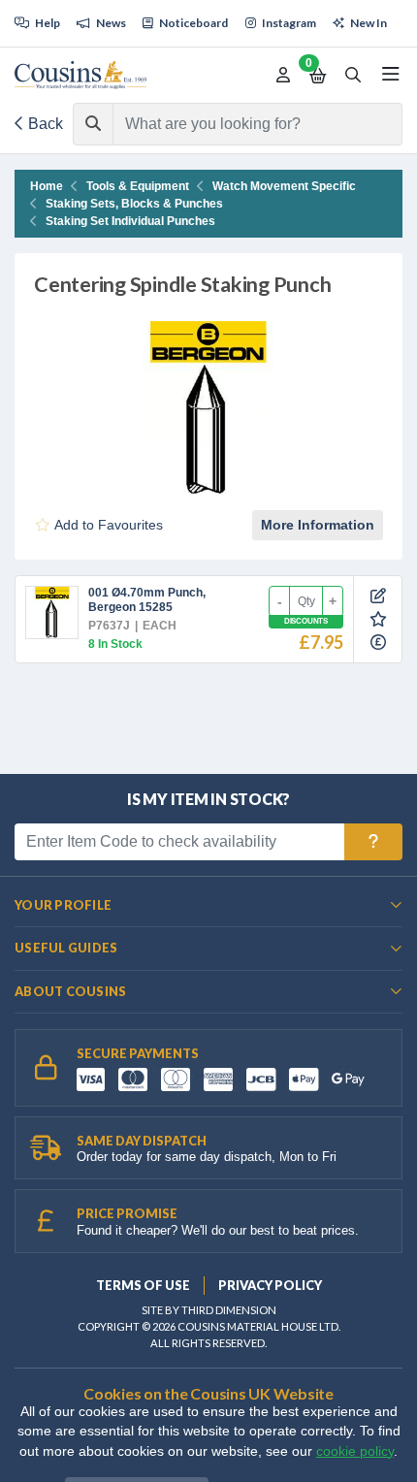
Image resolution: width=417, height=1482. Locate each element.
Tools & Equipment (137, 186)
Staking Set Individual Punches (130, 221)
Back (43, 123)
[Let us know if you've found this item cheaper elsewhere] (378, 643)
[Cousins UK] (80, 75)
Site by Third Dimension (209, 1310)
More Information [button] (317, 524)
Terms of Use (143, 1285)
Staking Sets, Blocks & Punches (134, 203)
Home (46, 186)
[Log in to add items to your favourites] (378, 619)
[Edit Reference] (378, 596)
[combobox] (240, 124)
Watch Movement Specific (284, 186)
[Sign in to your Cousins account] (283, 75)
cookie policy (355, 1451)
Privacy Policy (270, 1285)
